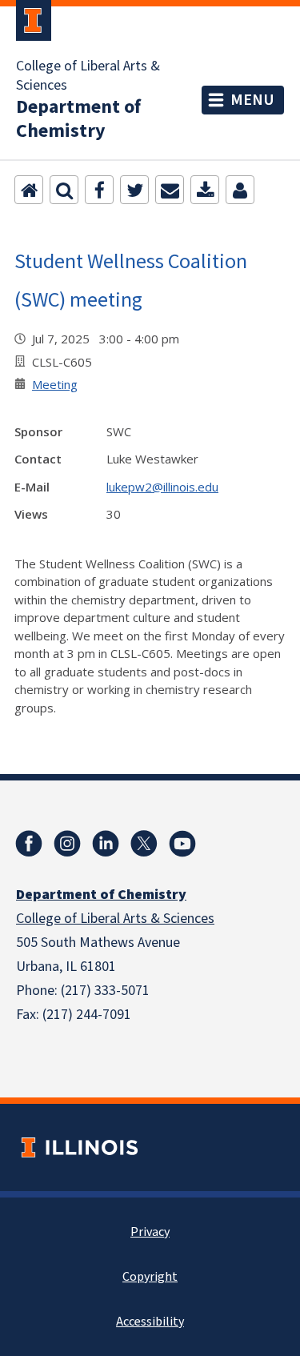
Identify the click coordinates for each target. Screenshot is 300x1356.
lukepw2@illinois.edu (162, 487)
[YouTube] (182, 843)
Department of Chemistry (78, 119)
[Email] (169, 189)
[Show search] (64, 189)
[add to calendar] (204, 189)
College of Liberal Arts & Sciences (88, 76)
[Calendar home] (28, 189)
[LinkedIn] (105, 843)
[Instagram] (67, 843)
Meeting (55, 384)
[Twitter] (134, 189)
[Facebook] (99, 189)
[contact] (240, 189)
